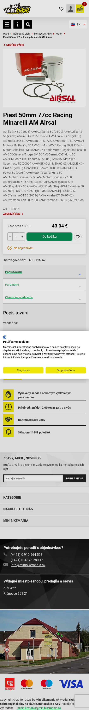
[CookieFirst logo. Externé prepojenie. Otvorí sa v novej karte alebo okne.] (4, 337)
